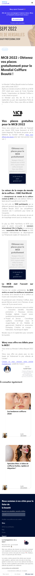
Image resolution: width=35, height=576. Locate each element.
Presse (3, 532)
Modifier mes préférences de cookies (12, 519)
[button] (32, 3)
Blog (3, 529)
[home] (4, 2)
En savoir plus (17, 19)
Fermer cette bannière (17, 23)
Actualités (5, 49)
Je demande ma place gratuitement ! (17, 179)
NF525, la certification (8, 527)
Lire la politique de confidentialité (10, 568)
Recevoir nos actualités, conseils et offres (13, 511)
